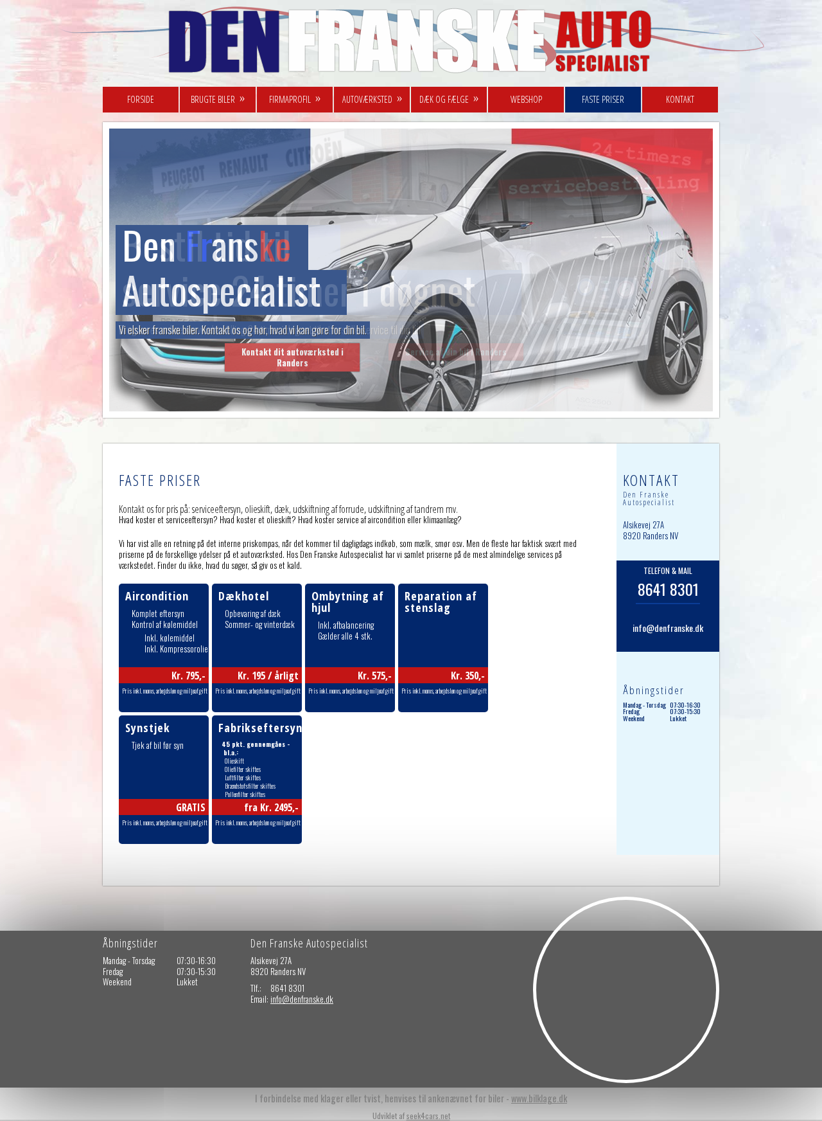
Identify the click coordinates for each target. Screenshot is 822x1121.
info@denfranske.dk (668, 627)
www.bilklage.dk (539, 1098)
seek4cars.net (428, 1115)
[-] (416, 76)
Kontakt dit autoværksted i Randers (292, 357)
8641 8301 (668, 588)
